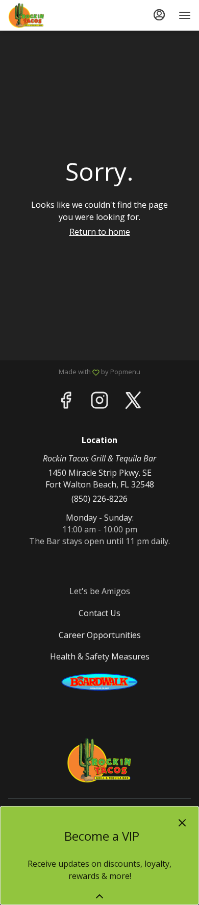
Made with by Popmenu (74, 372)
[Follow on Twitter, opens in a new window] (133, 402)
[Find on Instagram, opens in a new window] (99, 402)
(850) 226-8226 (99, 498)
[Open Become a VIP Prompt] (99, 896)
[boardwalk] (99, 681)
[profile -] (159, 15)
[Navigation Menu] (184, 15)
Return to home (99, 231)
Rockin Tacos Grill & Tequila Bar (99, 760)
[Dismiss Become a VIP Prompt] (182, 823)
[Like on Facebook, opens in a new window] (66, 402)
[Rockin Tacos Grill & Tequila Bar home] (54, 15)
